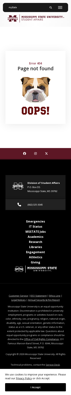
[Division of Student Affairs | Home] (35, 18)
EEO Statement (38, 295)
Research (35, 242)
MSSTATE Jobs (35, 232)
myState (14, 7)
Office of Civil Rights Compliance (41, 339)
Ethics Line (54, 295)
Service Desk (53, 364)
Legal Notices (18, 300)
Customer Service (18, 295)
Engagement (35, 252)
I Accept (36, 387)
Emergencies (35, 221)
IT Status (35, 227)
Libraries (35, 247)
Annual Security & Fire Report (44, 300)
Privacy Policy (24, 378)
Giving (35, 262)
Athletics (35, 257)
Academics (35, 237)
